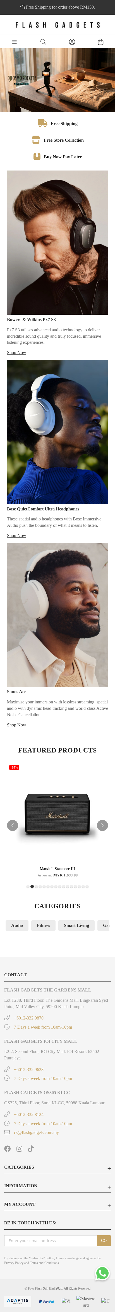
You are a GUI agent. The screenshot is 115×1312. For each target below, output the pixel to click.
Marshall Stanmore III (57, 869)
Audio (17, 925)
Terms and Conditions (44, 1263)
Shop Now (16, 352)
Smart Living (76, 925)
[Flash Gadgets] (57, 24)
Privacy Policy (13, 1263)
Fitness (43, 925)
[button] (28, 886)
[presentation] (12, 825)
